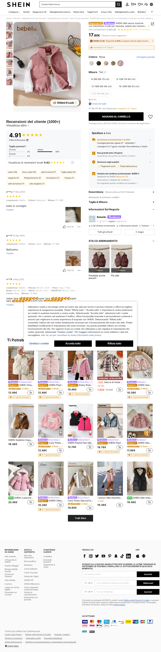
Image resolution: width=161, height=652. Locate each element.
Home (8, 18)
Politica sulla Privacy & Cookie (136, 600)
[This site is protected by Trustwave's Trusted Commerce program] (84, 631)
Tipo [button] (101, 72)
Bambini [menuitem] (142, 12)
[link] (133, 4)
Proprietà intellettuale (53, 638)
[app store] (138, 557)
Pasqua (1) (69, 178)
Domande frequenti (47, 561)
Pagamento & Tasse (49, 566)
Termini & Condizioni (13, 638)
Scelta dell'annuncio (13, 642)
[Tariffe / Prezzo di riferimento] (101, 36)
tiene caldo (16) (29, 172)
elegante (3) (13, 178)
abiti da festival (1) (16, 183)
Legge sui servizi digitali (12, 588)
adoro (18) (12, 172)
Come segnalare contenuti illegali (31, 588)
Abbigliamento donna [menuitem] (60, 12)
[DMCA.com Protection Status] (92, 631)
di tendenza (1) (52, 178)
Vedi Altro (80, 518)
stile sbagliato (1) (37, 183)
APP (137, 550)
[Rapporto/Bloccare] (79, 227)
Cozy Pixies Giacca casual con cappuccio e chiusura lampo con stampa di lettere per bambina (51, 443)
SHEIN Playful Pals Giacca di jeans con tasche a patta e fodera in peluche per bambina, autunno (110, 443)
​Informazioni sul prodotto (31, 598)
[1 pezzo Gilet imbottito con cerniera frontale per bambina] (110, 479)
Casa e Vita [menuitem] (106, 12)
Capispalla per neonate (58, 18)
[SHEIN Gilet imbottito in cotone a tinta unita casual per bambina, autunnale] (140, 479)
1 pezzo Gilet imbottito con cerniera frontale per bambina (110, 498)
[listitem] (99, 258)
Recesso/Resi (30, 561)
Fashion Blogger (12, 566)
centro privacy (119, 605)
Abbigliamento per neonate (34, 18)
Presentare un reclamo (11, 593)
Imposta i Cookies (62, 634)
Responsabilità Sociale (11, 570)
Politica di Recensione (17, 140)
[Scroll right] (152, 12)
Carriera (8, 584)
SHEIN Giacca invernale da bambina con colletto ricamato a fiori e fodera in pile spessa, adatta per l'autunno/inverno (140, 443)
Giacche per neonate (79, 18)
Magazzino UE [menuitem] (40, 12)
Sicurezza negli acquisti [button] (108, 162)
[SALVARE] (150, 116)
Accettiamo (88, 616)
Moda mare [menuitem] (78, 12)
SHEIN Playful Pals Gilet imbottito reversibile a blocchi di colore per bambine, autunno (80, 443)
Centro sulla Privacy (13, 634)
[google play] (144, 557)
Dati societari (10, 556)
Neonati (16, 18)
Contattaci (47, 556)
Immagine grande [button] (146, 57)
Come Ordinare (30, 569)
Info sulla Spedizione (29, 556)
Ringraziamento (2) (32, 178)
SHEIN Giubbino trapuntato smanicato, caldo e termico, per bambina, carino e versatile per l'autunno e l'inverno (21, 440)
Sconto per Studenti (9, 575)
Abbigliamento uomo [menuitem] (125, 12)
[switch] (71, 162)
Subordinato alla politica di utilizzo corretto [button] (116, 156)
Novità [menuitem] (26, 12)
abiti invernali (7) (48, 172)
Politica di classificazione (30, 593)
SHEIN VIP (28, 580)
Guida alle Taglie (31, 576)
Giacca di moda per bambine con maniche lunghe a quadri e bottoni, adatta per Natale (110, 382)
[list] (107, 556)
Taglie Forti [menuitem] (92, 12)
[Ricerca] (118, 4)
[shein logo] (18, 4)
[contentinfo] (120, 623)
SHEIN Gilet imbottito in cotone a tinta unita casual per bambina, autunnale (140, 498)
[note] (19, 397)
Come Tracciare (31, 573)
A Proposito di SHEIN (11, 561)
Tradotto (10, 210)
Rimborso (28, 565)
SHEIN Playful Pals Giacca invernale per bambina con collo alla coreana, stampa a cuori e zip (51, 385)
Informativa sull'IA (33, 638)
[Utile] (64, 227)
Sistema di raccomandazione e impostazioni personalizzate (50, 642)
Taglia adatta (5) (68, 172)
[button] (146, 4)
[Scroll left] (148, 12)
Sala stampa (10, 580)
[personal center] (127, 4)
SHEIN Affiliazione (32, 584)
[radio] (91, 63)
